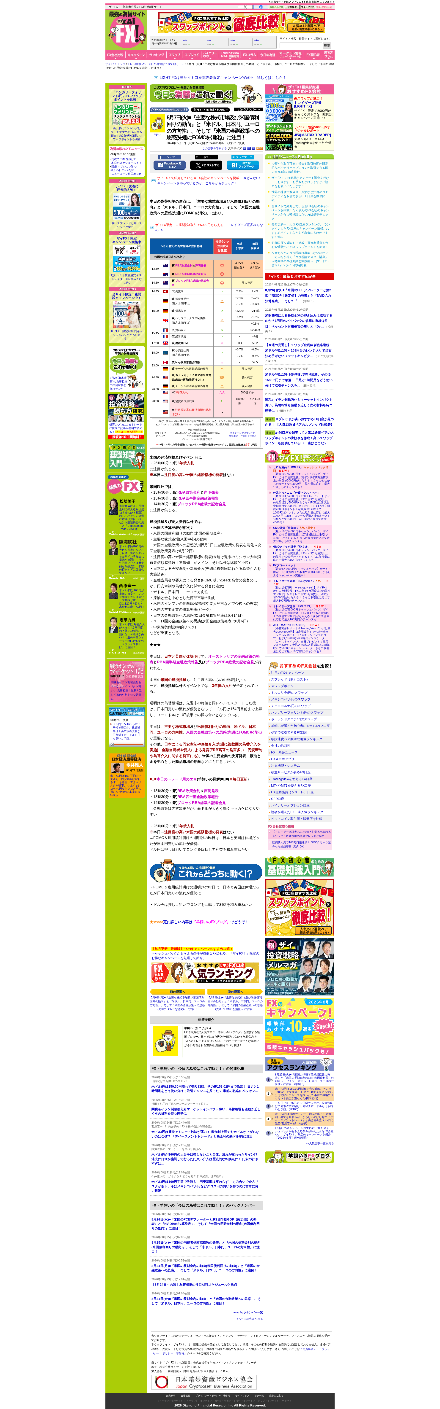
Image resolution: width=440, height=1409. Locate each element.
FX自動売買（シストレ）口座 (292, 792)
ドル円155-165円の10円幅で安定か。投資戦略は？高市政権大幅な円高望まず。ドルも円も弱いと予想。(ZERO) (304, 1106)
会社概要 (185, 1395)
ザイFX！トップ (115, 64)
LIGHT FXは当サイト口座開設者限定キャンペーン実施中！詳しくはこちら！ (223, 78)
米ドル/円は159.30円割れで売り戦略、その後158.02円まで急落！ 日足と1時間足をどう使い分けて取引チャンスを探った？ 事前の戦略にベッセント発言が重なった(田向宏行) (304, 1093)
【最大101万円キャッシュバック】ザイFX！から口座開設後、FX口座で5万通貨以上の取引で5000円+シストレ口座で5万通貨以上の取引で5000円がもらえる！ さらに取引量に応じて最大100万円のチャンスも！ (301, 590)
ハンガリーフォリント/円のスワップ (297, 712)
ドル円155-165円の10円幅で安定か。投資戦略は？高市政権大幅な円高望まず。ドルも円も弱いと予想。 (126, 731)
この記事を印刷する (214, 148)
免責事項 (170, 1395)
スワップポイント (284, 686)
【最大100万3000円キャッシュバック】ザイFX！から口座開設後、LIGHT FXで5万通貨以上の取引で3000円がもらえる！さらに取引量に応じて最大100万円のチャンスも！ (301, 613)
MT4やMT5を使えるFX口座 (291, 785)
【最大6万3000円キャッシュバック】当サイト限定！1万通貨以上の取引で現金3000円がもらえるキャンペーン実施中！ (302, 570)
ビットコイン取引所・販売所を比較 (296, 818)
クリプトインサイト (268, 1400)
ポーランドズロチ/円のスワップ (294, 719)
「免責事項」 (308, 1349)
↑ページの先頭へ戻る (250, 1318)
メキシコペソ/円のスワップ (291, 699)
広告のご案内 (276, 1395)
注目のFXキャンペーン (287, 673)
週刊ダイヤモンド (224, 1400)
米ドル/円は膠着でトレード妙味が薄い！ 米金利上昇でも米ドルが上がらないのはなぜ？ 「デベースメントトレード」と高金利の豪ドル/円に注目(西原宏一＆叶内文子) (304, 1118)
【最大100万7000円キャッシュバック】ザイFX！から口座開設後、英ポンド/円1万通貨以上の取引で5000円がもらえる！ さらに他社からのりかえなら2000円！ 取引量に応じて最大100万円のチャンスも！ (301, 477)
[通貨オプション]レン (124, 166)
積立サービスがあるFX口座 (291, 772)
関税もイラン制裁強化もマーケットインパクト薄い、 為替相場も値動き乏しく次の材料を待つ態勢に (126, 690)
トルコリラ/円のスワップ (289, 692)
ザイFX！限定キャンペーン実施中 (126, 240)
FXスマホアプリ (282, 759)
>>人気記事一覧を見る (320, 1143)
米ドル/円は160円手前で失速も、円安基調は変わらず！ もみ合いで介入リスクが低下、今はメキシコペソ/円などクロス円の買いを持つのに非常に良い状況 (125, 785)
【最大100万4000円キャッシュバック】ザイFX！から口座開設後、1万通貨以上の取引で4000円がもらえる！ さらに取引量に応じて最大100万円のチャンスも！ (301, 534)
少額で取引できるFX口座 (289, 732)
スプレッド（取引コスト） (290, 679)
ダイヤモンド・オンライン (198, 1400)
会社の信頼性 (280, 746)
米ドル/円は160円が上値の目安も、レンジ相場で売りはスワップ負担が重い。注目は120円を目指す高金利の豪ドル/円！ (132, 598)
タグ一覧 (259, 1395)
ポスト (207, 157)
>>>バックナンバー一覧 (248, 1312)
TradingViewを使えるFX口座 (291, 779)
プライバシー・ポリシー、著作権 (212, 1395)
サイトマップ (242, 1395)
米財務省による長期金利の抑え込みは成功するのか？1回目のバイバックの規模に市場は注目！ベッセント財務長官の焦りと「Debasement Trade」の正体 (131, 517)
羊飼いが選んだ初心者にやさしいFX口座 (300, 726)
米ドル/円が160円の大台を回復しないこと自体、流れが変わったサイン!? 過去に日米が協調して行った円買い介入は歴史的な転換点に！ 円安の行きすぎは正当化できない (132, 559)
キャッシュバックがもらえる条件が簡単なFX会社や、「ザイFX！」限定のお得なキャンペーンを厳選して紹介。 (205, 953)
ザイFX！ (287, 1400)
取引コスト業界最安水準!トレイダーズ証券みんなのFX (126, 279)
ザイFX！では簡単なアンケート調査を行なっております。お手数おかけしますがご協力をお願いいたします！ (300, 182)
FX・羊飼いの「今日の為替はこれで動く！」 (156, 64)
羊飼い (157, 134)
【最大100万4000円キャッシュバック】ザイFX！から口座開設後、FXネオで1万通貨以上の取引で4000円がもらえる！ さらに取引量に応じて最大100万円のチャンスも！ (301, 553)
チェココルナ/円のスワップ (291, 706)
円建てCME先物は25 (124, 159)
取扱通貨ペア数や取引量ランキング (296, 739)
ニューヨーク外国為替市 (126, 173)
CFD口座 (277, 799)
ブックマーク (244, 157)
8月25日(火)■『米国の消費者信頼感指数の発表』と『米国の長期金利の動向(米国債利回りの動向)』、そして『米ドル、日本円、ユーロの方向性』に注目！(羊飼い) (304, 1079)
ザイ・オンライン (245, 1400)
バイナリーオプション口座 (290, 805)
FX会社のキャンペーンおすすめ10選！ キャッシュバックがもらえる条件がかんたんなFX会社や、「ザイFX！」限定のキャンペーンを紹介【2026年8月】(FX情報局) (304, 1133)
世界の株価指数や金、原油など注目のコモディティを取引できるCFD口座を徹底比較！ (300, 196)
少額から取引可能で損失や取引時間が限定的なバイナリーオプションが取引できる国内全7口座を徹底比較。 (300, 168)
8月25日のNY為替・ (124, 170)
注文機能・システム (285, 765)
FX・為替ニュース (284, 752)
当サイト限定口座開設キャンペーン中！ (126, 296)
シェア (171, 157)
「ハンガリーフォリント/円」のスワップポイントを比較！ (127, 95)
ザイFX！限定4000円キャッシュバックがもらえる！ (127, 335)
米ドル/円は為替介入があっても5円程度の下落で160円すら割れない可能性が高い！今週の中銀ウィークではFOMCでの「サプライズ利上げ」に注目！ (132, 636)
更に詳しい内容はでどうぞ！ (199, 922)
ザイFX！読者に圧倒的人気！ (126, 188)
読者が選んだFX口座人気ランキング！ (299, 812)
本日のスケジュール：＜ (126, 162)
